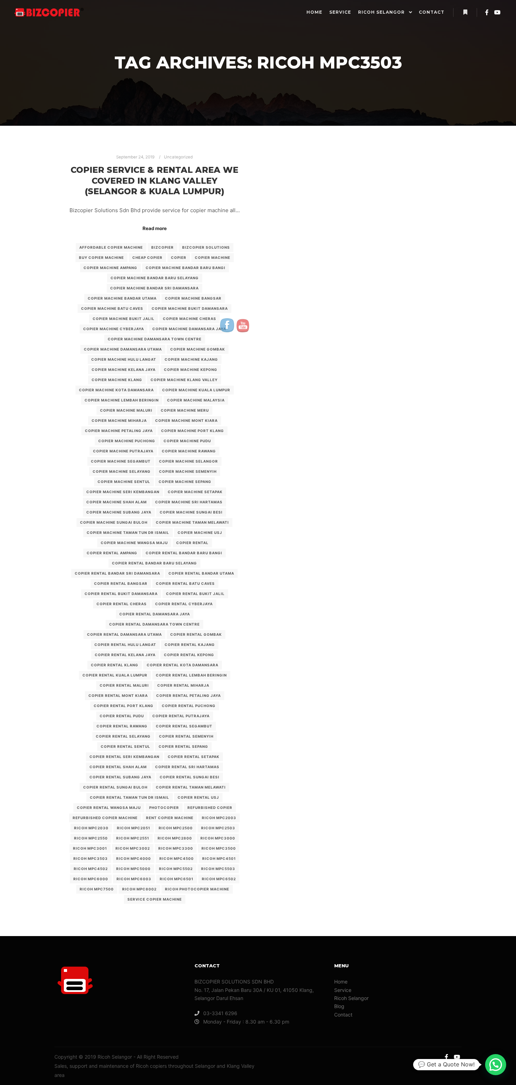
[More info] (465, 12)
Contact (343, 1015)
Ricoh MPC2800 (175, 838)
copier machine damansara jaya (189, 329)
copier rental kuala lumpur (114, 675)
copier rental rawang (122, 726)
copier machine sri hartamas (189, 502)
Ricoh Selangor (351, 998)
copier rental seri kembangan (124, 756)
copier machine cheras (189, 318)
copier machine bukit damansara (190, 308)
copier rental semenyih (186, 736)
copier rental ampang (112, 553)
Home (341, 982)
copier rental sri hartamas (187, 767)
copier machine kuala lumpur (196, 390)
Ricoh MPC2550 (91, 838)
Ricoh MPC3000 (217, 838)
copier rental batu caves (185, 583)
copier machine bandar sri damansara (154, 288)
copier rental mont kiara (118, 695)
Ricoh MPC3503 (90, 858)
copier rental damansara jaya (154, 614)
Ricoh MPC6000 (90, 879)
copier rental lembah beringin (191, 675)
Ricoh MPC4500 (176, 858)
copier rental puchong (189, 706)
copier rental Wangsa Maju (109, 807)
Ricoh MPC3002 (132, 848)
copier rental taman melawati (191, 787)
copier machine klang (117, 380)
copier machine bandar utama (122, 298)
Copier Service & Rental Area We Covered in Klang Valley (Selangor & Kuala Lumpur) (154, 180)
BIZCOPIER (162, 247)
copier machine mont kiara (186, 420)
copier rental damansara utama (124, 634)
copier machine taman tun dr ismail (128, 532)
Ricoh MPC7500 (97, 889)
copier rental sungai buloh (115, 787)
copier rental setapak (193, 756)
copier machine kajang (191, 359)
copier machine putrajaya (123, 451)
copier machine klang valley (184, 380)
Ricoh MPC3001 (90, 848)
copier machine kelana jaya (124, 369)
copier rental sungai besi (189, 777)
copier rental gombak (196, 634)
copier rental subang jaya (120, 777)
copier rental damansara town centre (154, 624)
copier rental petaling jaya (188, 695)
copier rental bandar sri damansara (117, 573)
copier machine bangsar (193, 298)
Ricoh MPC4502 (91, 869)
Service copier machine (154, 899)
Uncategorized (178, 157)
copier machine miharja (119, 420)
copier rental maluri (124, 685)
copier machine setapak (195, 492)
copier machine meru (185, 410)
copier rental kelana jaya (125, 655)
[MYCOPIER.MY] (49, 12)
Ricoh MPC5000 (133, 869)
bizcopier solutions (206, 247)
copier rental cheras (122, 604)
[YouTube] (497, 12)
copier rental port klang (123, 706)
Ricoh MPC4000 (133, 858)
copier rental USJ (198, 797)
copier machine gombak (197, 349)
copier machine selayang (122, 471)
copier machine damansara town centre (154, 339)
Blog (339, 1006)
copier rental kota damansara (182, 665)
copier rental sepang (183, 746)
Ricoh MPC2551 (132, 838)
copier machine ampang (110, 268)
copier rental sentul (125, 746)
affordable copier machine (111, 247)
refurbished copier (209, 807)
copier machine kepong (190, 369)
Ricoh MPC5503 (218, 869)
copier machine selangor (188, 461)
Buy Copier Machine (101, 257)
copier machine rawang (189, 451)
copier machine (212, 257)
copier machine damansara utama (123, 349)
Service (342, 990)
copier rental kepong (189, 655)
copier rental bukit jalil (195, 593)
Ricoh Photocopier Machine (197, 889)
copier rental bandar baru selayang (154, 563)
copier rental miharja (183, 685)
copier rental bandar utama (201, 573)
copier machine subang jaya (118, 512)
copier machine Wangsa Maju (134, 543)
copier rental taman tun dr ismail (129, 797)
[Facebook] (486, 12)
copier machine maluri (126, 410)
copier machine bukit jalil (123, 318)
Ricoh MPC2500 (176, 828)
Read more (155, 228)
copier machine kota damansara (116, 390)
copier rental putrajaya (181, 716)
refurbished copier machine (105, 818)
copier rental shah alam (118, 767)
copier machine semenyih (188, 471)
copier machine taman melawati (192, 522)
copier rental (192, 543)
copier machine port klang (192, 431)
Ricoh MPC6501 (176, 879)
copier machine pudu (187, 441)
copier (178, 257)
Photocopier (164, 807)
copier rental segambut (184, 726)
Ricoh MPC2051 (133, 828)
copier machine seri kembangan (122, 492)
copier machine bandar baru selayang (155, 278)
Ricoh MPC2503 (218, 828)
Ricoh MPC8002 (139, 889)
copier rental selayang (123, 736)
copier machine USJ (200, 532)
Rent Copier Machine (169, 818)
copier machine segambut (121, 461)
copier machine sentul (124, 481)
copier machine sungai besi (191, 512)
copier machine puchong (126, 441)
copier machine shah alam (116, 502)
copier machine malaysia (196, 400)
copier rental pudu (122, 716)
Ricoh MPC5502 (176, 869)
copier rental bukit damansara (121, 593)
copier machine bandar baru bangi (185, 268)
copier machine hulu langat (123, 359)
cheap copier (147, 257)
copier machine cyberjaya (113, 329)
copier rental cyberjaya (184, 604)
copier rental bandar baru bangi (184, 553)
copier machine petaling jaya (119, 431)
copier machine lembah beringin (122, 400)
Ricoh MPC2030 (91, 828)
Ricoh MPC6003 (134, 879)
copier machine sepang (185, 481)
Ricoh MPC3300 (175, 848)
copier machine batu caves (112, 308)
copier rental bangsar (120, 583)
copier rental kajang (190, 644)
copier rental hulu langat (125, 644)
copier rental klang (114, 665)
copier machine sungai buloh (113, 522)
